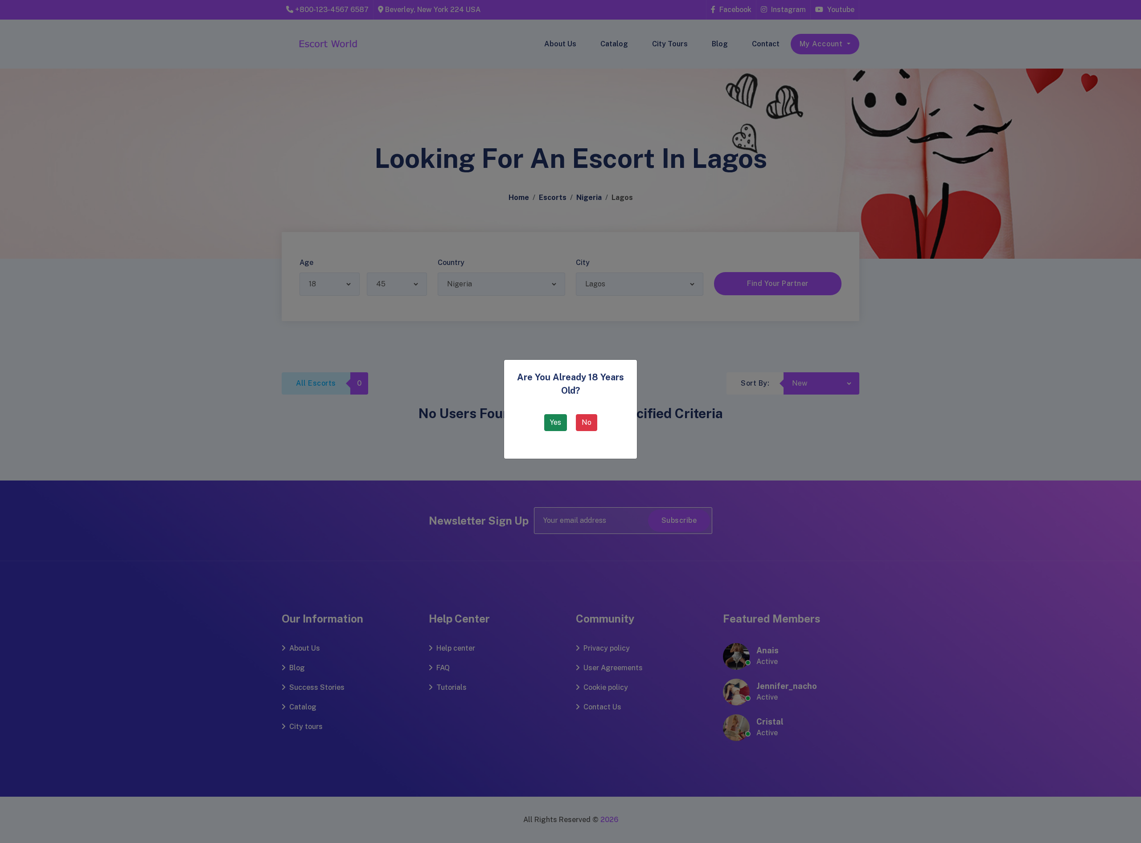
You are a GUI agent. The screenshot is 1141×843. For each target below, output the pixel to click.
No (586, 422)
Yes (555, 422)
